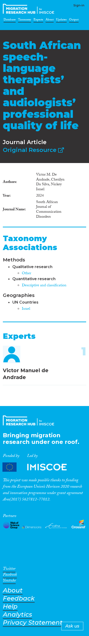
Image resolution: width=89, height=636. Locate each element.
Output (74, 20)
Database (10, 20)
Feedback (19, 598)
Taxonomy (24, 20)
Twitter (9, 569)
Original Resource (30, 149)
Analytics (17, 614)
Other (26, 273)
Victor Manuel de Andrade (25, 373)
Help (10, 606)
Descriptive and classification (44, 286)
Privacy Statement (32, 622)
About (50, 20)
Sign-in (78, 5)
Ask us (72, 626)
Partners (38, 467)
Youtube (9, 581)
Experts (38, 20)
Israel (26, 309)
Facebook (10, 575)
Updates (61, 20)
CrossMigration (29, 9)
